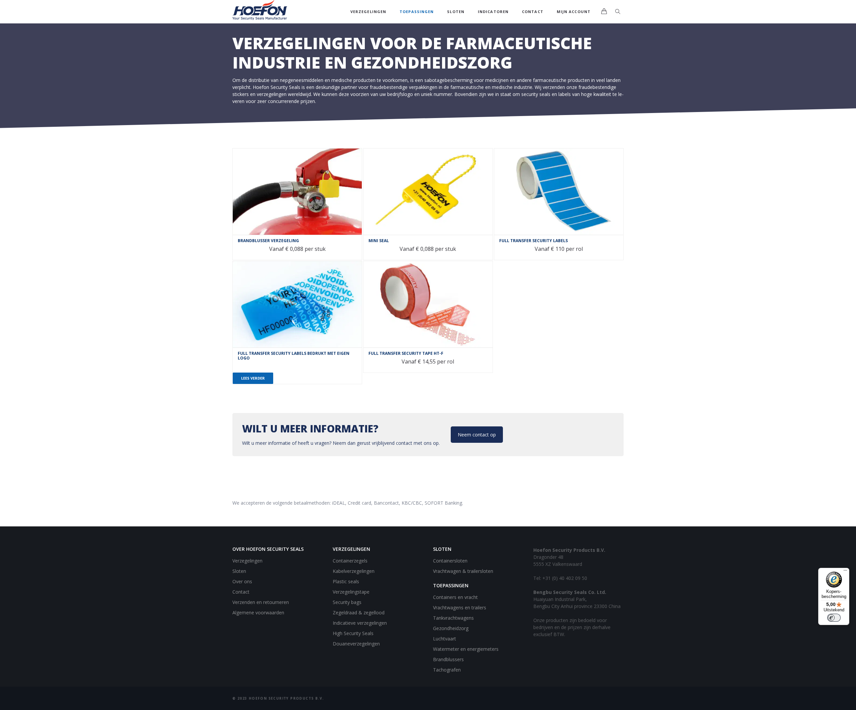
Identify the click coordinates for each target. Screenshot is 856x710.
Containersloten (450, 560)
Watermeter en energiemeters (466, 649)
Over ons (242, 581)
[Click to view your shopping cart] (604, 11)
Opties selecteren (241, 157)
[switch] (834, 618)
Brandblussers (448, 659)
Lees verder (253, 378)
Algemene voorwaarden (258, 612)
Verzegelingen (368, 11)
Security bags (347, 602)
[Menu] (845, 572)
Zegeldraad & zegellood (359, 612)
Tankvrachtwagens (453, 618)
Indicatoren (493, 11)
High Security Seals (353, 633)
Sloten (455, 11)
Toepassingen (417, 11)
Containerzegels (350, 560)
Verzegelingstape (351, 592)
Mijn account (574, 11)
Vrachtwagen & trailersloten (463, 571)
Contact (532, 11)
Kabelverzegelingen (353, 571)
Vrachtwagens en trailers (459, 607)
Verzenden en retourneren (260, 602)
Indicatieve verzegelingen (360, 623)
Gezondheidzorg (450, 628)
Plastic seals (346, 581)
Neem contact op (477, 434)
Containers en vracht (455, 597)
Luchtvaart (444, 638)
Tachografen (447, 670)
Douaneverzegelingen (356, 643)
